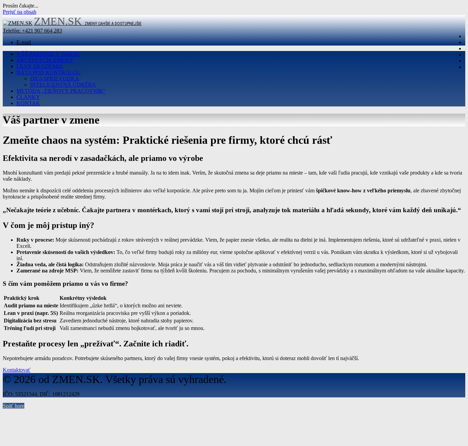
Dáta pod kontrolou (48, 72)
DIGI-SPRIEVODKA (54, 78)
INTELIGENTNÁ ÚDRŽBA (63, 85)
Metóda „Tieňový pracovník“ (61, 91)
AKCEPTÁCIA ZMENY (44, 60)
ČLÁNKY (28, 97)
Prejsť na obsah (19, 12)
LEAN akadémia (39, 66)
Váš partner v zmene (48, 54)
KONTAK (28, 103)
